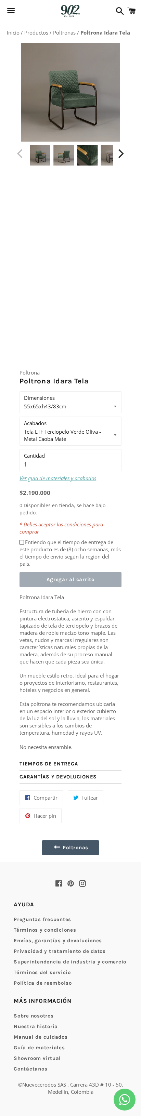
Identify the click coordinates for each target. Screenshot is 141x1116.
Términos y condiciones (45, 930)
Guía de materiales (39, 1048)
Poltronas (65, 32)
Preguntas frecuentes (42, 919)
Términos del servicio (42, 972)
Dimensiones (39, 397)
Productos (37, 32)
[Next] (120, 153)
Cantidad (34, 455)
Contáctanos (30, 1069)
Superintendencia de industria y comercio (70, 962)
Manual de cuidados (41, 1037)
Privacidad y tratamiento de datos (60, 951)
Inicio (14, 32)
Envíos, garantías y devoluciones (58, 940)
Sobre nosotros (34, 1016)
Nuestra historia (36, 1026)
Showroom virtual (37, 1058)
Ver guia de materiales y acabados (58, 478)
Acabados (35, 423)
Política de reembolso (43, 983)
